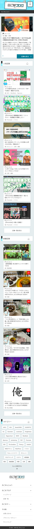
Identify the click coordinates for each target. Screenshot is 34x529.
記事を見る (25, 56)
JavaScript (19, 431)
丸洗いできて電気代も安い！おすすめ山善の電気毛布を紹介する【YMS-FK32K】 (17, 39)
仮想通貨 (26, 457)
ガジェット (24, 453)
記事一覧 (6, 499)
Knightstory (28, 431)
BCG (10, 427)
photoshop (14, 440)
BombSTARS (18, 427)
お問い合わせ (7, 513)
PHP (21, 440)
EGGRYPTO (28, 427)
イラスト (26, 449)
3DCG (4, 427)
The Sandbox (12, 444)
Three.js (21, 444)
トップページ (7, 495)
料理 (18, 461)
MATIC (17, 436)
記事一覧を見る (17, 230)
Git (3, 431)
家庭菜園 (11, 461)
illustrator (10, 431)
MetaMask (25, 436)
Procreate (28, 440)
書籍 (29, 461)
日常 (24, 461)
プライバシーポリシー (10, 518)
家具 (4, 461)
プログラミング (9, 457)
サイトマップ (7, 522)
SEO (4, 444)
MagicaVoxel (9, 436)
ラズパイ (18, 457)
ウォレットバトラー (12, 453)
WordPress (18, 449)
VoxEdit (29, 444)
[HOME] (17, 479)
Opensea (5, 440)
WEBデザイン (8, 449)
